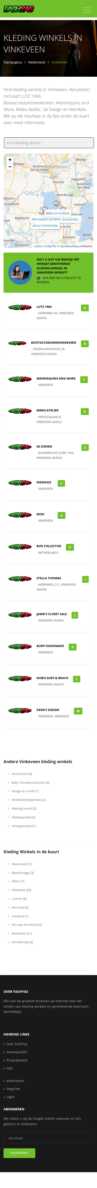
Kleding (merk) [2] (23, 808)
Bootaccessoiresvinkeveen (53, 342)
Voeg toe (13, 1089)
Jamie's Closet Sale (51, 614)
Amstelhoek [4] (22, 942)
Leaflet (38, 246)
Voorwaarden (16, 1052)
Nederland (36, 62)
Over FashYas (17, 1044)
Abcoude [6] (19, 907)
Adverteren (15, 1080)
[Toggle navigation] (87, 10)
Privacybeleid (16, 1060)
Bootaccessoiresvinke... (65, 219)
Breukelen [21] (21, 933)
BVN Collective (48, 546)
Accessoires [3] (21, 774)
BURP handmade (50, 646)
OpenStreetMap (69, 246)
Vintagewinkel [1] (23, 826)
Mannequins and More (46, 219)
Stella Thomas (48, 578)
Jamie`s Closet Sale (45, 225)
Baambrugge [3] (22, 873)
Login (10, 1097)
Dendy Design (47, 710)
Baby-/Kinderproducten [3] (30, 782)
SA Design (44, 446)
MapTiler (52, 246)
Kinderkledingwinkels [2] (28, 800)
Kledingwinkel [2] (23, 817)
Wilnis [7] (17, 881)
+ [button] (10, 160)
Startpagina (13, 62)
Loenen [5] (19, 898)
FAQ (9, 1068)
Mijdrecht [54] (21, 890)
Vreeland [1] (19, 916)
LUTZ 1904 (44, 306)
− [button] (10, 167)
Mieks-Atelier (47, 410)
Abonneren (19, 1153)
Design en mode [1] (25, 791)
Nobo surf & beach (58, 213)
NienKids (43, 482)
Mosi (40, 514)
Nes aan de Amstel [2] (26, 924)
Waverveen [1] (21, 864)
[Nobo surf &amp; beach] (56, 203)
